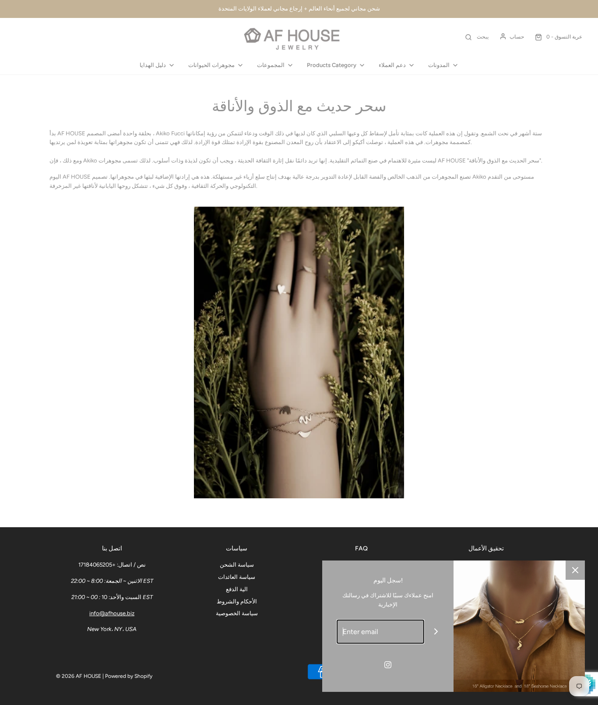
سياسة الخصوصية (237, 613)
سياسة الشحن (237, 564)
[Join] (436, 632)
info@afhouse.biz (111, 613)
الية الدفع (237, 589)
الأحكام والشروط (237, 601)
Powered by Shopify (128, 676)
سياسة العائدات (236, 577)
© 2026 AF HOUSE (78, 676)
